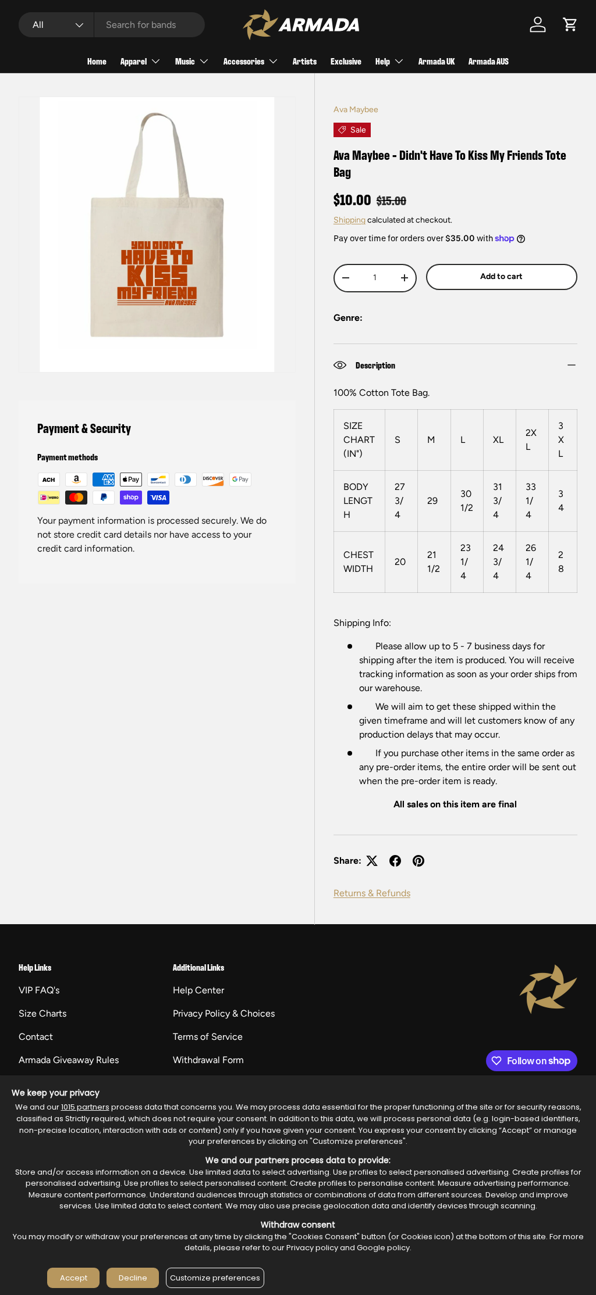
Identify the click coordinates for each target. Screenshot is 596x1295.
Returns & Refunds (372, 893)
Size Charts (42, 1013)
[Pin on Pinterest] (418, 860)
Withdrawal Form (208, 1059)
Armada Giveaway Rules (69, 1059)
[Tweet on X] (372, 860)
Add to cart (501, 276)
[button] (570, 24)
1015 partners (85, 1106)
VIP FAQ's (39, 990)
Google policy (383, 1247)
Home (97, 61)
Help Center (198, 990)
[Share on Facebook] (395, 860)
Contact (36, 1036)
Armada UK (436, 61)
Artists (305, 61)
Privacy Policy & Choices (224, 1013)
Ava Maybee (356, 110)
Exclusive (346, 61)
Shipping (350, 220)
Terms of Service (208, 1036)
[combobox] (112, 24)
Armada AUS (489, 61)
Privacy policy (312, 1247)
